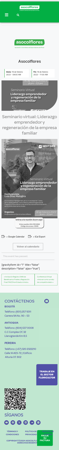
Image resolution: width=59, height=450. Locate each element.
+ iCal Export (39, 236)
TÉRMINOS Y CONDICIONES (12, 433)
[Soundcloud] (32, 422)
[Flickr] (38, 422)
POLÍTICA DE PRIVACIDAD (31, 433)
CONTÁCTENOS (19, 301)
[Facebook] (13, 422)
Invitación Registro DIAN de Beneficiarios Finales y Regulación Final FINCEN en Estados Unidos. (16, 279)
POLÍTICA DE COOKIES (48, 433)
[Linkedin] (25, 422)
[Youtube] (6, 422)
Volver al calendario (28, 246)
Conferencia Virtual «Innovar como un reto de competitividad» (45, 279)
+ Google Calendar (15, 236)
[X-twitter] (19, 422)
